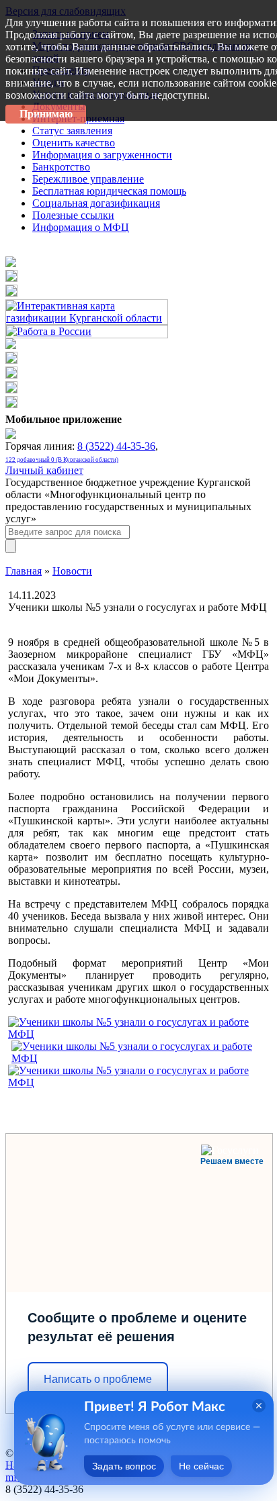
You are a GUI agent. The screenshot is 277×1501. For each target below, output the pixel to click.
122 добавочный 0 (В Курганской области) (61, 459)
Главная (23, 571)
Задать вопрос (124, 1466)
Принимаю (46, 113)
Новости (72, 571)
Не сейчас (201, 1466)
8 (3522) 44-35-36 (116, 446)
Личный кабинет (44, 470)
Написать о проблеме (98, 1379)
